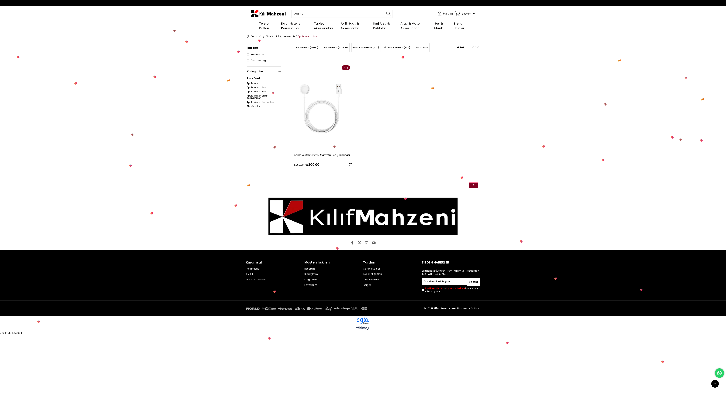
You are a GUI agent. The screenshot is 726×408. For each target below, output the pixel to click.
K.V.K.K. (250, 274)
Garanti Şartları (372, 268)
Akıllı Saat (253, 78)
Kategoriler (255, 71)
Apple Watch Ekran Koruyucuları (257, 97)
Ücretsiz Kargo (259, 61)
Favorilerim (310, 285)
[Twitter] (359, 242)
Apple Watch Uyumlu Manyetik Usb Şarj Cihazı (322, 155)
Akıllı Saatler (254, 106)
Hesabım (309, 268)
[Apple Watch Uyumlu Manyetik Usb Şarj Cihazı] (323, 106)
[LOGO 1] (363, 216)
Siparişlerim (311, 274)
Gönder (473, 281)
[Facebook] (352, 242)
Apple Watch (254, 83)
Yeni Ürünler (257, 54)
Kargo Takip (311, 279)
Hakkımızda (252, 268)
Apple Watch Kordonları (260, 102)
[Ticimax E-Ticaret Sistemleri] (363, 328)
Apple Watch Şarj (256, 87)
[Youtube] (373, 242)
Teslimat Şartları (372, 274)
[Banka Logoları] (307, 308)
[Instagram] (366, 242)
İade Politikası (371, 279)
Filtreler (252, 48)
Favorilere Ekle (350, 164)
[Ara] (388, 14)
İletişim (367, 285)
